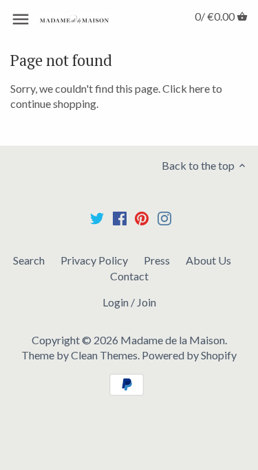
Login (116, 302)
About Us (208, 260)
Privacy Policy (94, 260)
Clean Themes (104, 354)
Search (29, 260)
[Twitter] (97, 217)
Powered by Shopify (189, 354)
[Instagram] (164, 217)
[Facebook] (120, 217)
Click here (186, 88)
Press (157, 260)
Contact (129, 275)
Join (146, 302)
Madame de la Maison (172, 339)
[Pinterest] (142, 217)
